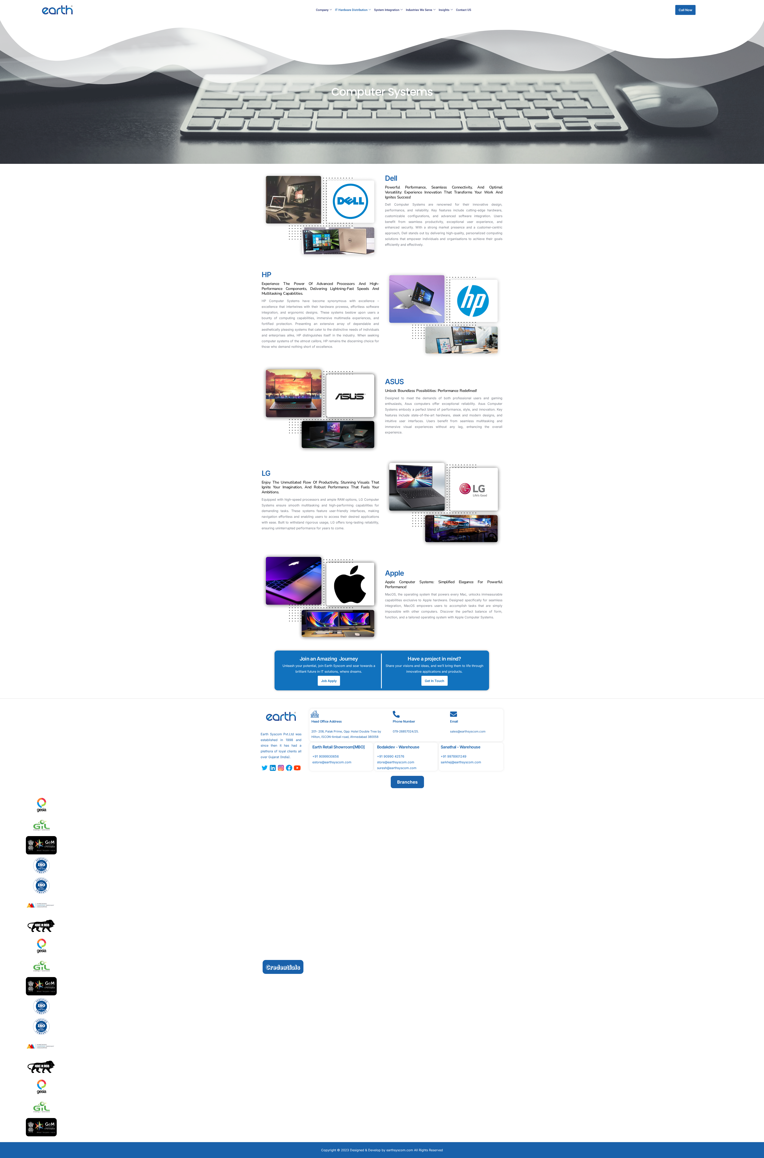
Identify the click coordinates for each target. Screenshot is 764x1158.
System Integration (386, 10)
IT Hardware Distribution (351, 10)
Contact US (463, 10)
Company (322, 10)
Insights (444, 10)
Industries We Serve (419, 10)
